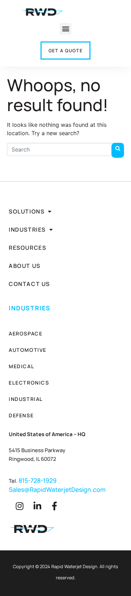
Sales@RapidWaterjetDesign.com (57, 489)
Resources (27, 247)
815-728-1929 (38, 480)
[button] (65, 28)
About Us (25, 266)
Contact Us (29, 284)
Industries (27, 229)
